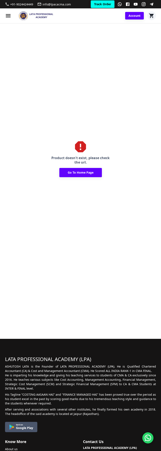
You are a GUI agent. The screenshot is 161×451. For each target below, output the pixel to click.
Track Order (102, 4)
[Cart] (151, 15)
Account (134, 16)
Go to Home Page (80, 172)
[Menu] (8, 16)
